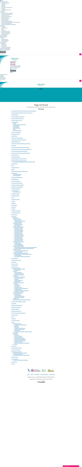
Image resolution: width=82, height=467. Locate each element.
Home (2, 0)
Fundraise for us (4, 27)
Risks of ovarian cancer (19, 278)
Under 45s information (17, 174)
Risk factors (4, 4)
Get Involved (2, 25)
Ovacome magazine (5, 40)
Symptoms (3, 5)
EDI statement (14, 136)
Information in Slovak (19, 240)
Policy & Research (5, 39)
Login (2, 56)
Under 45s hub (14, 173)
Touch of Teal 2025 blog (16, 181)
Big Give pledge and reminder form (18, 116)
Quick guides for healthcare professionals (22, 256)
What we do (4, 43)
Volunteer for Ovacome (6, 33)
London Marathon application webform (19, 139)
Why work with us (15, 357)
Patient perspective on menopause (19, 124)
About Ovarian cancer (4, 1)
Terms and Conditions (16, 320)
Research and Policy (3, 35)
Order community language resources (19, 313)
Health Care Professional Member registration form (21, 143)
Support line (15, 217)
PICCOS (14, 123)
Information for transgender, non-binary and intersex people (26, 247)
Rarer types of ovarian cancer (7, 7)
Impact (13, 197)
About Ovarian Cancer (16, 267)
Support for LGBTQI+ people (7, 23)
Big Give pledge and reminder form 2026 (19, 158)
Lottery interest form (17, 191)
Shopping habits (16, 125)
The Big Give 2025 (15, 114)
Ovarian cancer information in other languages (21, 299)
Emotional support (18, 295)
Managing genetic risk (19, 280)
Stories (13, 316)
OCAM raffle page (15, 179)
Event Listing (14, 262)
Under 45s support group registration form (19, 151)
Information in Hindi (18, 237)
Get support (14, 216)
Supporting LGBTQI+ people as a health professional (24, 248)
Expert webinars (18, 225)
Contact (32, 374)
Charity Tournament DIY (16, 210)
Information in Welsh (18, 238)
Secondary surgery (18, 287)
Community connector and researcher (20, 352)
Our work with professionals (5, 48)
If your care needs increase (20, 296)
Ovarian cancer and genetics (20, 276)
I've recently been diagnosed (7, 21)
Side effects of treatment (19, 297)
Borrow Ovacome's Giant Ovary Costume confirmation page (24, 161)
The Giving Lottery (15, 190)
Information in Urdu (18, 232)
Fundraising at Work (15, 195)
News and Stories (3, 37)
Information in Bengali (19, 231)
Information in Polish (18, 233)
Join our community (5, 17)
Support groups (18, 242)
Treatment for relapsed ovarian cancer (22, 290)
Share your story (15, 314)
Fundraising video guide (16, 188)
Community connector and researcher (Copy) (21, 355)
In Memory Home (15, 264)
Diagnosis (3, 6)
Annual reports (14, 214)
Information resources (6, 18)
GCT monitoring (16, 126)
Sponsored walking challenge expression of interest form (22, 112)
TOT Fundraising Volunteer (18, 354)
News (3, 38)
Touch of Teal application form (17, 183)
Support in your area (5, 15)
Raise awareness (4, 34)
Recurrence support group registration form (20, 171)
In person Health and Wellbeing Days (21, 250)
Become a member (3, 50)
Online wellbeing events (19, 245)
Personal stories (4, 41)
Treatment (3, 8)
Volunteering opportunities (17, 351)
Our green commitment (16, 349)
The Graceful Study (16, 128)
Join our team (4, 46)
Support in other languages (6, 16)
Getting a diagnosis (18, 272)
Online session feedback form (17, 177)
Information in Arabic (18, 229)
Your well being (17, 294)
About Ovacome (3, 42)
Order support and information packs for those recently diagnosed (24, 110)
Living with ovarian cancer (6, 9)
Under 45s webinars (16, 175)
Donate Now (3, 52)
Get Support (2, 11)
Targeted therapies (18, 289)
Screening (16, 279)
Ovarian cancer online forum (20, 221)
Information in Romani (19, 239)
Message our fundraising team (17, 186)
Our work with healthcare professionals (9, 24)
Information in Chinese (19, 234)
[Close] (2, 87)
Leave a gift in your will (6, 31)
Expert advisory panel (16, 199)
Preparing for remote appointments (21, 288)
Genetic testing (17, 281)
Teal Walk (13, 208)
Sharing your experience (16, 307)
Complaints (14, 145)
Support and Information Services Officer (20, 360)
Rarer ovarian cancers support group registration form (22, 149)
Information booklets (5, 2)
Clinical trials (17, 286)
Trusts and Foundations (6, 32)
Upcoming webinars (18, 243)
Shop (2, 29)
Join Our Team (14, 362)
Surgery (16, 283)
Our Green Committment (6, 47)
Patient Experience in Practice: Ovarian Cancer (23, 254)
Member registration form (16, 311)
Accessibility (14, 303)
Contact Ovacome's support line (7, 13)
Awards (13, 363)
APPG (14, 129)
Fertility (13, 169)
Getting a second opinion (19, 291)
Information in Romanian (19, 235)
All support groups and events (7, 14)
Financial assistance (18, 222)
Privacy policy (52, 374)
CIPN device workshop (17, 130)
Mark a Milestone (15, 258)
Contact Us (14, 318)
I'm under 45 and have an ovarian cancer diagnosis (11, 22)
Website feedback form (16, 141)
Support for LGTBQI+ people (18, 246)
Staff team (13, 203)
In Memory (3, 30)
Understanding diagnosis (19, 274)
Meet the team (4, 45)
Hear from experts (5, 19)
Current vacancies (15, 359)
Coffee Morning (14, 265)
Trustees (13, 201)
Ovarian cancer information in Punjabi (18, 301)
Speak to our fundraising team (17, 137)
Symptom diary (17, 270)
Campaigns (4, 26)
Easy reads (3, 10)
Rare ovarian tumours (16, 134)
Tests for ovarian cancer (19, 273)
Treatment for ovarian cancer (18, 282)
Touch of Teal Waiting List (16, 132)
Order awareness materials (17, 347)
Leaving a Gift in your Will (16, 260)
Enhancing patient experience (17, 305)
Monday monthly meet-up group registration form (21, 153)
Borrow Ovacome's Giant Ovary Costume (19, 160)
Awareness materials (15, 193)
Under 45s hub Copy (15, 167)
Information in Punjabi (19, 227)
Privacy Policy (14, 346)
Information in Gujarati (19, 230)
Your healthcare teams (16, 156)
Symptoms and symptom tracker (19, 268)
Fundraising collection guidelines (18, 185)
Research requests (15, 155)
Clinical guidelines (18, 255)
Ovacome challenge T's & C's (17, 120)
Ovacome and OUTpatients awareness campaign (20, 147)
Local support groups (19, 251)
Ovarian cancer (16, 298)
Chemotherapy (17, 284)
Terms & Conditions (44, 374)
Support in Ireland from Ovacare (17, 118)
